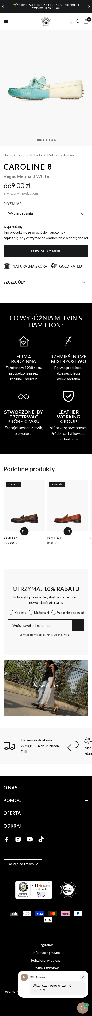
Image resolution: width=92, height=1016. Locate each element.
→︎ (78, 625)
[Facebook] (6, 839)
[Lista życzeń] (70, 21)
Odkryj (12, 826)
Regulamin (46, 945)
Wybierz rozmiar (21, 213)
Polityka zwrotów (46, 968)
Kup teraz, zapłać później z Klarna (61, 6)
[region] (46, 6)
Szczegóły (14, 282)
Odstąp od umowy (21, 864)
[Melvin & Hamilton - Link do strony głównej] (46, 21)
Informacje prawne (46, 953)
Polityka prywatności (46, 960)
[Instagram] (18, 839)
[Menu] (49, 883)
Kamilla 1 (11, 538)
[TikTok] (41, 839)
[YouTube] (30, 839)
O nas (10, 788)
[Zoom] (46, 88)
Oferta (12, 813)
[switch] (41, 894)
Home (8, 155)
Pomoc (12, 800)
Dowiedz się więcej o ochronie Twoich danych (44, 634)
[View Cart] (85, 21)
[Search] (78, 21)
